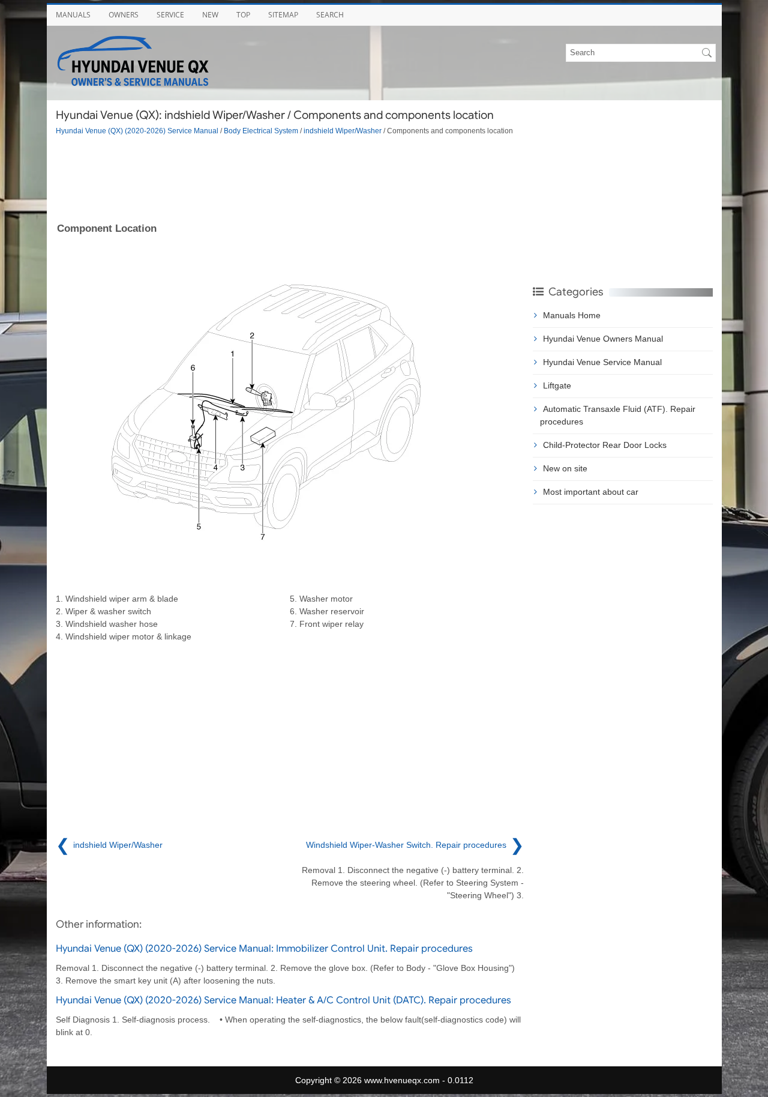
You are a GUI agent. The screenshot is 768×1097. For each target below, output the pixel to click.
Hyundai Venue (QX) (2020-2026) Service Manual (137, 130)
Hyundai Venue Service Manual (602, 362)
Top (243, 15)
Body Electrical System (261, 130)
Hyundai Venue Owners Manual (603, 338)
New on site (565, 468)
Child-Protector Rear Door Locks (605, 445)
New (210, 15)
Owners (124, 15)
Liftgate (557, 385)
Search (330, 15)
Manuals (73, 15)
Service (170, 15)
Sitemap (283, 15)
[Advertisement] (290, 178)
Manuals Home (572, 315)
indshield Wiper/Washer (343, 130)
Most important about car (590, 492)
